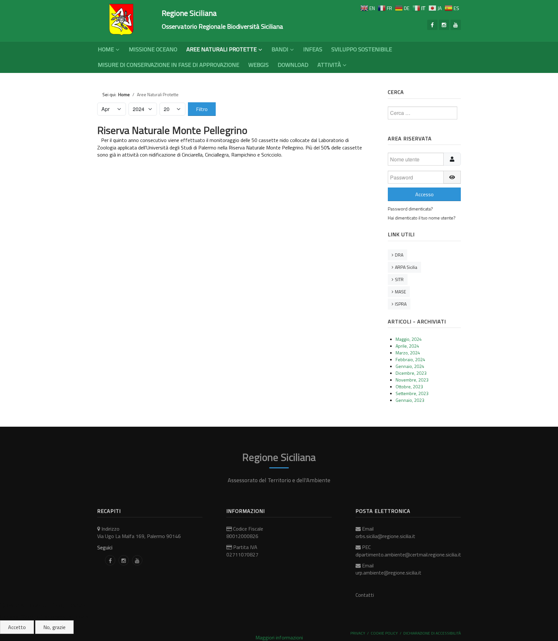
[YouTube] (455, 25)
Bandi (280, 49)
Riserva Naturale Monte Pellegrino (172, 130)
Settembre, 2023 (412, 393)
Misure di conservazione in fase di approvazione (168, 64)
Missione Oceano (153, 49)
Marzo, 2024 (408, 352)
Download (293, 64)
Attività (329, 64)
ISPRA (401, 303)
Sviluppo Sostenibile (361, 49)
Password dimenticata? (410, 208)
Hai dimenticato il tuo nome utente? (422, 217)
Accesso (424, 194)
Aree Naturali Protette (221, 49)
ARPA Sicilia (406, 267)
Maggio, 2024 (409, 339)
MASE (400, 291)
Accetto (17, 627)
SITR (399, 279)
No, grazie (54, 627)
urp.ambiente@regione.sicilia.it (388, 572)
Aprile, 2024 (407, 345)
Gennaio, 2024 (410, 366)
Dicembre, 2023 (411, 373)
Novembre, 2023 (412, 379)
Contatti (365, 595)
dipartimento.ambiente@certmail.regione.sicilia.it (408, 554)
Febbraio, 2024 (410, 359)
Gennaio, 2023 (410, 400)
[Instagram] (444, 25)
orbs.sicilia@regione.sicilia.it (385, 536)
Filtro (202, 109)
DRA (399, 254)
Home (106, 49)
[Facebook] (432, 25)
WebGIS (258, 64)
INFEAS (312, 49)
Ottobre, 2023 (409, 386)
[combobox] (422, 113)
